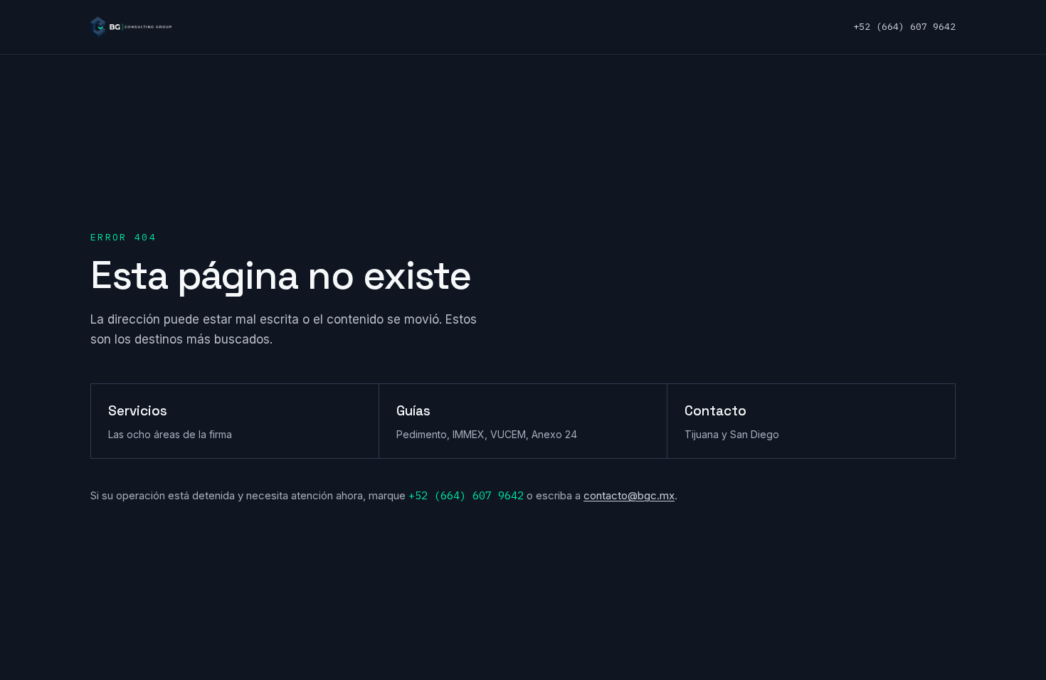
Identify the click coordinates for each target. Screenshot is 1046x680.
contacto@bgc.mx (629, 495)
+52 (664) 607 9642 (904, 27)
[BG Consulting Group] (130, 27)
